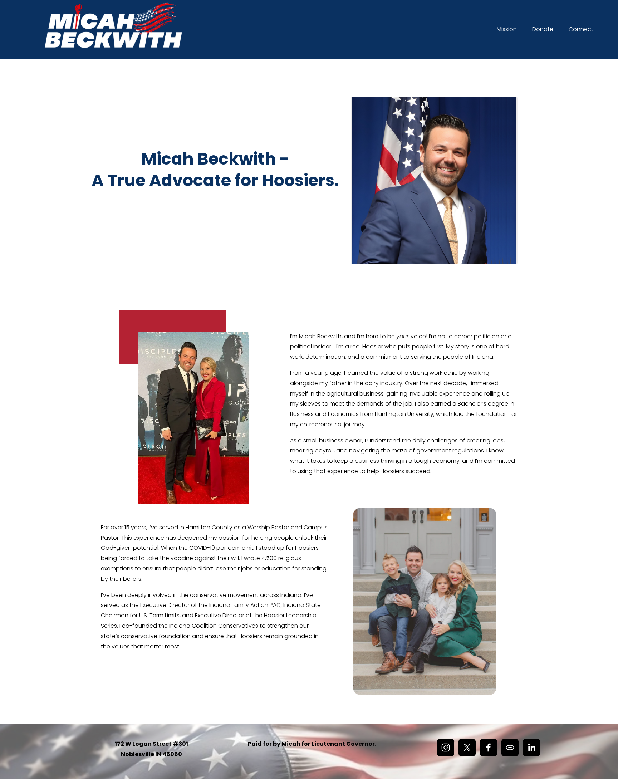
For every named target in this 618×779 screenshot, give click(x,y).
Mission (507, 29)
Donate (542, 29)
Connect (581, 29)
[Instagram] (445, 747)
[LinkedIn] (531, 747)
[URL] (510, 747)
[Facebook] (488, 747)
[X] (467, 747)
